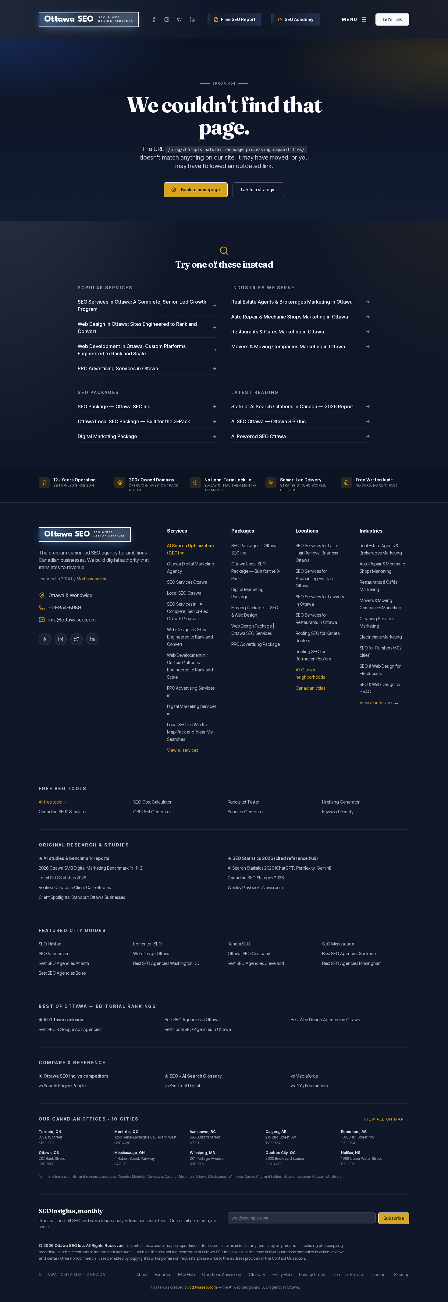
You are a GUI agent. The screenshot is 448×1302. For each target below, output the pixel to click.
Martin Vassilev (91, 578)
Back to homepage (200, 189)
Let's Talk (392, 19)
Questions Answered (221, 1274)
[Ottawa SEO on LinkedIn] (192, 19)
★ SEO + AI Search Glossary (193, 1076)
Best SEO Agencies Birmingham (352, 963)
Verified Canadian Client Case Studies (75, 887)
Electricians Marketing (381, 636)
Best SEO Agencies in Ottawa (192, 1019)
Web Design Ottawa (152, 953)
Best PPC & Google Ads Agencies (70, 1029)
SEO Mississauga (338, 943)
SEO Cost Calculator (152, 801)
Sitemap (401, 1274)
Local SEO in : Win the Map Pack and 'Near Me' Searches (190, 732)
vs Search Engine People (62, 1085)
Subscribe (393, 1218)
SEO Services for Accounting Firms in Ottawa (314, 578)
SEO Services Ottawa (187, 582)
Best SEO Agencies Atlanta (64, 963)
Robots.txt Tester (243, 801)
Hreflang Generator (341, 801)
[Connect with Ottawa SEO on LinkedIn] (92, 639)
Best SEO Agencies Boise (62, 973)
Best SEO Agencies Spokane (349, 953)
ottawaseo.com (203, 1287)
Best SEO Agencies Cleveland (256, 963)
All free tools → (53, 801)
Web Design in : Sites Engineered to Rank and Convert (190, 637)
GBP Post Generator (152, 811)
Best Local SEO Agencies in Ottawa (198, 1029)
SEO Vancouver (54, 953)
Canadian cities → (313, 688)
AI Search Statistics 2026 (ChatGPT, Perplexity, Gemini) (279, 868)
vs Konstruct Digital (182, 1085)
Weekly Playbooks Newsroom (255, 887)
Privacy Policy (312, 1274)
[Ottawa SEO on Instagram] (166, 19)
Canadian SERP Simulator (63, 811)
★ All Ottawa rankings (61, 1019)
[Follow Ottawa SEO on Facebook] (45, 639)
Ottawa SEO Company (249, 953)
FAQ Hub (186, 1274)
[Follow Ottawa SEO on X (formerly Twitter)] (76, 639)
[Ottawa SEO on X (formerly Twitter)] (179, 19)
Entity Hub (282, 1274)
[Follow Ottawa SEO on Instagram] (61, 639)
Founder (163, 1274)
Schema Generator (246, 811)
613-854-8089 (64, 607)
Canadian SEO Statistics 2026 (256, 877)
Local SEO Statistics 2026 (62, 877)
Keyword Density (338, 811)
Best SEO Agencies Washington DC (166, 963)
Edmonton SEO (147, 943)
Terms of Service (348, 1274)
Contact (379, 1274)
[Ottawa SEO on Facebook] (153, 19)
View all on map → (386, 1119)
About (142, 1274)
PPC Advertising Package (255, 644)
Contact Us (282, 1258)
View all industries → (379, 702)
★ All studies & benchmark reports (74, 858)
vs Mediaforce (304, 1076)
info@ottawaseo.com (72, 620)
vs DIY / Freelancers (309, 1085)
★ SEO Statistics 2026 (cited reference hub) (273, 858)
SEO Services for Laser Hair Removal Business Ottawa (317, 553)
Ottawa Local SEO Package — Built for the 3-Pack (256, 571)
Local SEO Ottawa (184, 593)
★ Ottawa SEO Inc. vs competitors (73, 1076)
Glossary (257, 1274)
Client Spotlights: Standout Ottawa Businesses (82, 897)
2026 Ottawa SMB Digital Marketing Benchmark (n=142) (91, 868)
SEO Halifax (50, 943)
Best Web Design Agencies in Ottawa (325, 1019)
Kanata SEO (239, 943)
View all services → (185, 750)
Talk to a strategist (258, 189)
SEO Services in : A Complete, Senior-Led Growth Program (187, 611)
